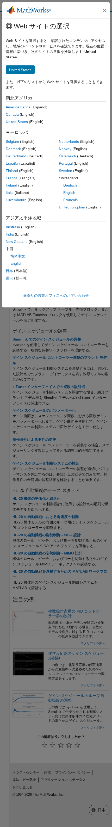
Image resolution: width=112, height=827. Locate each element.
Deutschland (16, 156)
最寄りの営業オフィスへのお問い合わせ (56, 295)
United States (17, 122)
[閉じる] (104, 10)
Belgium (12, 141)
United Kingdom (72, 207)
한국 (9, 278)
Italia (10, 192)
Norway (65, 149)
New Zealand (17, 241)
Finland (12, 171)
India (10, 234)
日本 (9, 271)
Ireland (11, 185)
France (11, 178)
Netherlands (69, 141)
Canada (12, 114)
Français (70, 200)
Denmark (13, 149)
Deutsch (70, 185)
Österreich (67, 156)
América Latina (18, 107)
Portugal (66, 163)
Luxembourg (16, 200)
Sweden (65, 171)
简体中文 (17, 256)
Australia (13, 227)
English (69, 192)
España (12, 163)
